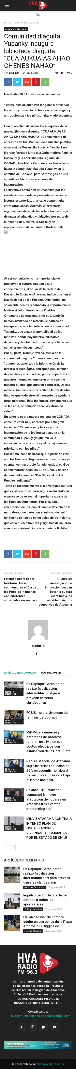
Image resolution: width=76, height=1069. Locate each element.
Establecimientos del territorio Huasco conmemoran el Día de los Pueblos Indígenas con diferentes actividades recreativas (20, 589)
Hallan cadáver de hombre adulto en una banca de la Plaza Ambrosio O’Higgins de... (47, 921)
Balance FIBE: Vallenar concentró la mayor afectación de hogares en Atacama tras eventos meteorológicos (46, 799)
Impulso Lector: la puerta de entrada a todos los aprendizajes (45, 899)
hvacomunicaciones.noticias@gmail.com (41, 1016)
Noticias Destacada (10, 692)
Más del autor (51, 672)
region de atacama (27, 22)
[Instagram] (33, 1027)
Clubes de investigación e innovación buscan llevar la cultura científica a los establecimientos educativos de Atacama (55, 591)
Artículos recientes (24, 860)
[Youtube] (54, 1027)
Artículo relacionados (20, 672)
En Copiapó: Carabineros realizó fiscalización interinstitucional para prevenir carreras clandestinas (45, 693)
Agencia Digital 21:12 (50, 1064)
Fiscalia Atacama (33, 931)
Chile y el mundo (33, 909)
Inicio (7, 22)
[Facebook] (38, 654)
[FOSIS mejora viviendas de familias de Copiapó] (14, 717)
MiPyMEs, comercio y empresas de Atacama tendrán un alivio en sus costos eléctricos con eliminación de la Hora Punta (48, 741)
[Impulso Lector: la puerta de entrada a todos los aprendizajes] (12, 901)
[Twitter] (44, 1027)
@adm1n (14, 72)
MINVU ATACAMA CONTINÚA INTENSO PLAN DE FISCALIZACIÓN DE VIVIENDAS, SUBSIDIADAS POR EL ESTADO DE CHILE (49, 828)
